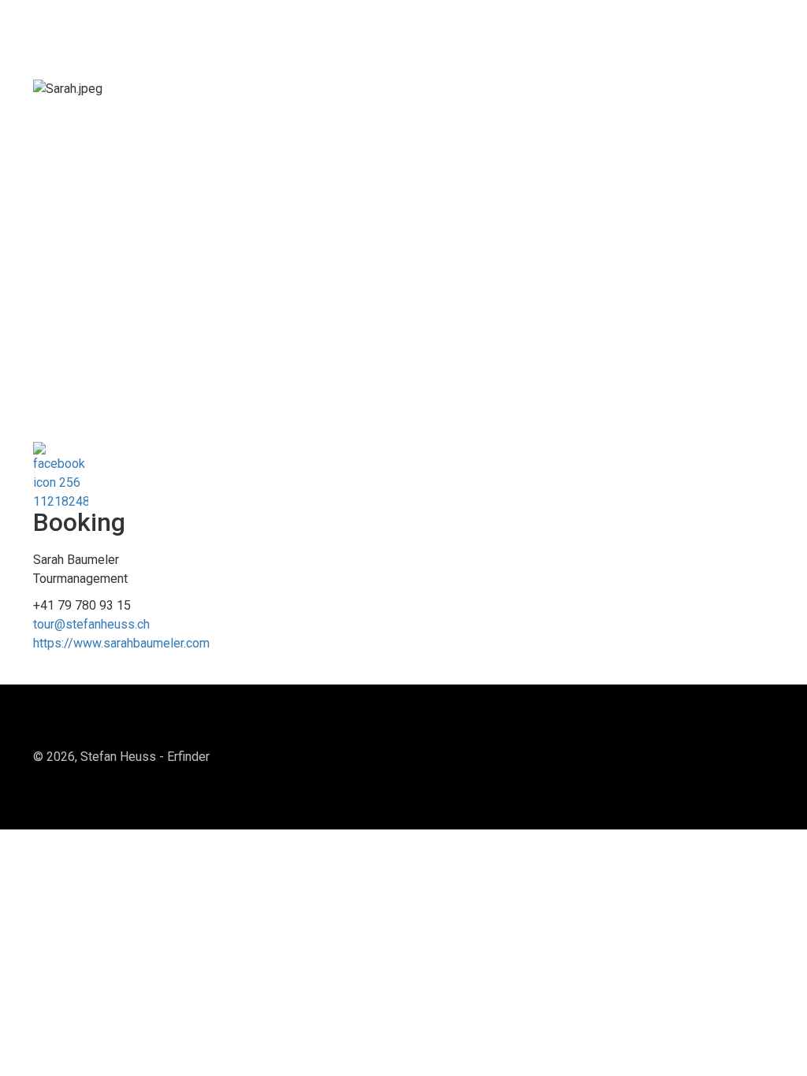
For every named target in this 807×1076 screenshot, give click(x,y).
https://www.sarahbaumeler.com (121, 643)
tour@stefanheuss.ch (91, 624)
